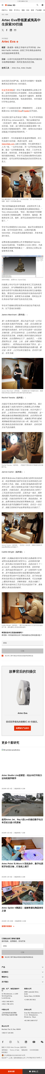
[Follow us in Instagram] (10, 1042)
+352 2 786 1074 (7, 1004)
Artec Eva (8, 41)
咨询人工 (35, 1071)
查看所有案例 (7, 926)
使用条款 (5, 1050)
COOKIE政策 (34, 1050)
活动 (27, 10)
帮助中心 (5, 977)
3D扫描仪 (5, 38)
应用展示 (5, 972)
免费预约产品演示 (22, 728)
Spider (26, 111)
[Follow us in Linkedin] (26, 1042)
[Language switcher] (42, 5)
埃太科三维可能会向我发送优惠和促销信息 (19, 656)
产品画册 (39, 10)
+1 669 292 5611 (30, 999)
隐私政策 (25, 1050)
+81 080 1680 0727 (31, 1020)
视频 (23, 10)
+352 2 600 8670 (7, 1001)
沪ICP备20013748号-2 (34, 1058)
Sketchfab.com (8, 144)
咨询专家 (11, 1071)
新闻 (32, 10)
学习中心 (17, 10)
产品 (3, 967)
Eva (20, 111)
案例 (10, 10)
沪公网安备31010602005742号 (14, 1055)
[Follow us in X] (18, 1042)
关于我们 (5, 982)
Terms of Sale (14, 1050)
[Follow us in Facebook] (3, 1042)
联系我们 (5, 1052)
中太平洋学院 (7, 90)
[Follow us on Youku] (34, 1042)
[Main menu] (2, 5)
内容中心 (5, 10)
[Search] (37, 5)
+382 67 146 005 (7, 1033)
